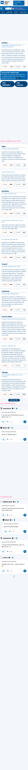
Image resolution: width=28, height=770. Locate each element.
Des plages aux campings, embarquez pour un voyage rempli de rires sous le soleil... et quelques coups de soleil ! (13, 75)
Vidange (5, 372)
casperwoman (7, 408)
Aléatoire (9, 12)
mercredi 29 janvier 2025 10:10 (9, 431)
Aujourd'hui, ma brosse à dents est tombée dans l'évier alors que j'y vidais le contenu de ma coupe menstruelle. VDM (14, 226)
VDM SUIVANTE (20, 84)
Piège (4, 146)
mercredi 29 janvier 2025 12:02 (9, 561)
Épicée (16, 12)
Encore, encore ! (14, 400)
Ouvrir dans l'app (17, 3)
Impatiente (5, 291)
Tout (2, 12)
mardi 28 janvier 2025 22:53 (8, 505)
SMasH (5, 428)
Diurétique (5, 191)
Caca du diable (7, 317)
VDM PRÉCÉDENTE (6, 84)
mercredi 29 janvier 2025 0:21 (9, 412)
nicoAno (5, 557)
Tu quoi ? (5, 264)
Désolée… (5, 43)
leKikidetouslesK (8, 502)
